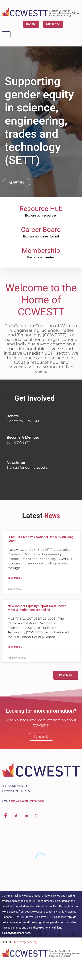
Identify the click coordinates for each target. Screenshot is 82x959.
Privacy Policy (25, 942)
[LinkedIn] (26, 815)
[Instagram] (36, 815)
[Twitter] (16, 815)
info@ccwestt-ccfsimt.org (27, 800)
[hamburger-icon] (6, 34)
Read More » (15, 578)
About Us (16, 182)
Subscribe (53, 24)
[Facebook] (6, 815)
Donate (31, 24)
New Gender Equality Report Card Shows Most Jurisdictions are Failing (37, 608)
